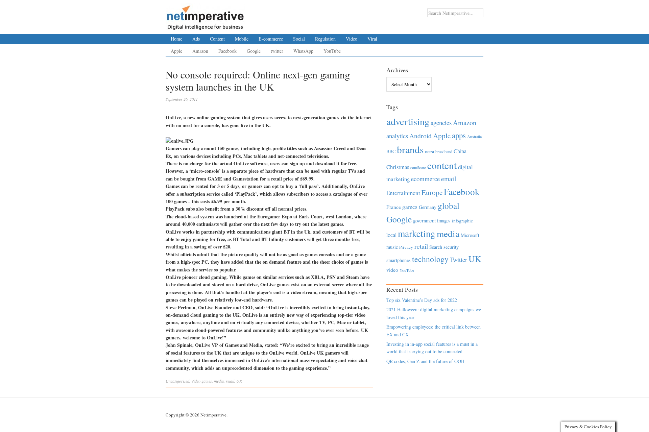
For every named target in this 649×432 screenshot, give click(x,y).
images (444, 220)
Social (299, 38)
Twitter (458, 260)
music (392, 247)
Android (420, 135)
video (392, 269)
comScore (418, 167)
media (219, 381)
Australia (474, 136)
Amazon (200, 51)
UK (239, 381)
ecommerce (425, 178)
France (393, 206)
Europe (432, 192)
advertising (407, 121)
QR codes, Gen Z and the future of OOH (425, 361)
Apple (176, 51)
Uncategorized (177, 381)
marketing (416, 233)
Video (351, 38)
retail (230, 381)
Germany (427, 207)
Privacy (406, 247)
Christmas (397, 167)
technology (430, 259)
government (424, 220)
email (448, 178)
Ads (196, 38)
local (391, 234)
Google (254, 51)
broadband (443, 151)
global (448, 205)
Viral (372, 38)
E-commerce (271, 38)
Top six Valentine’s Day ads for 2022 (421, 300)
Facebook (227, 51)
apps (459, 135)
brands (410, 149)
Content (217, 38)
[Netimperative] (205, 15)
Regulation (325, 38)
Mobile (241, 38)
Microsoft (470, 235)
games (206, 381)
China (460, 150)
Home (176, 38)
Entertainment (403, 193)
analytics (397, 135)
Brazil (429, 151)
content (442, 165)
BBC (390, 151)
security (451, 247)
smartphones (398, 260)
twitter (277, 51)
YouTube (332, 51)
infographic (462, 221)
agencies (441, 122)
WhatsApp (303, 51)
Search (435, 247)
